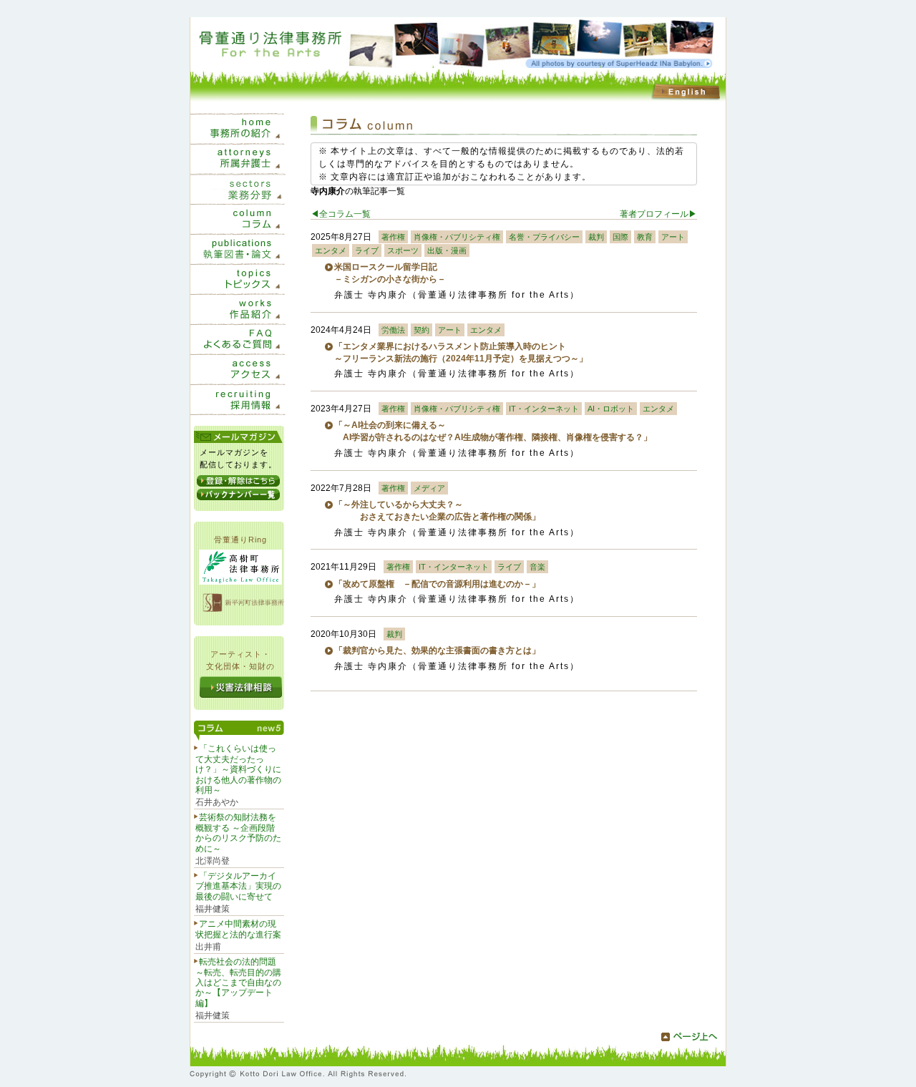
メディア (429, 488)
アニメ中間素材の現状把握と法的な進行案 (238, 929)
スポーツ (403, 250)
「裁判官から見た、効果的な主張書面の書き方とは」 (437, 650)
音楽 (537, 566)
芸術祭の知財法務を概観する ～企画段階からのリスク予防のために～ (238, 832)
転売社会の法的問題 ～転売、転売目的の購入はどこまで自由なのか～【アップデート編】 (238, 982)
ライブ (367, 250)
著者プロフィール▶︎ (658, 214)
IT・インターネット (544, 408)
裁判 (596, 237)
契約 (421, 330)
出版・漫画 (447, 250)
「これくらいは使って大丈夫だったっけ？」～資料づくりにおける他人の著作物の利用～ (238, 769)
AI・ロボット (611, 408)
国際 (620, 237)
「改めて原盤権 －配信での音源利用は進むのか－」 (437, 584)
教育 (645, 237)
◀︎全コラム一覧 (341, 214)
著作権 (393, 237)
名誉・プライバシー (544, 237)
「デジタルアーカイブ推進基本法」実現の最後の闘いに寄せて (238, 886)
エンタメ (330, 250)
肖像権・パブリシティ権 (457, 237)
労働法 (393, 330)
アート (673, 237)
